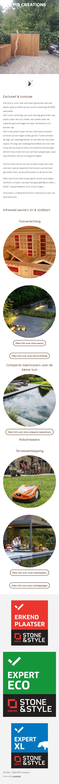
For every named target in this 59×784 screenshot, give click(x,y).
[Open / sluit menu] (5, 5)
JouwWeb (17, 776)
